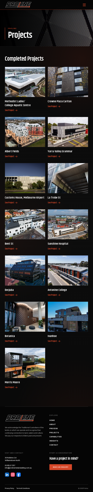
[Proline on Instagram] (13, 474)
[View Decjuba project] (25, 270)
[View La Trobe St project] (68, 178)
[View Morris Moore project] (25, 363)
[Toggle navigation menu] (84, 5)
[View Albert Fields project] (25, 132)
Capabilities (55, 437)
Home (52, 420)
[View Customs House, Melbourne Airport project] (25, 178)
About (52, 424)
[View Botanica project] (25, 317)
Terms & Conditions (23, 488)
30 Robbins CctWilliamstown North (12, 459)
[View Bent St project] (25, 224)
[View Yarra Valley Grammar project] (68, 132)
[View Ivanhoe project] (68, 317)
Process (53, 428)
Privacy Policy (9, 488)
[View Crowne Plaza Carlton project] (68, 82)
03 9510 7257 (10, 465)
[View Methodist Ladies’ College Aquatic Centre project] (25, 82)
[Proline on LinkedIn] (7, 474)
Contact (53, 445)
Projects (54, 433)
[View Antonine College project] (68, 270)
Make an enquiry (60, 467)
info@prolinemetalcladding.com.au (18, 468)
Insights (53, 441)
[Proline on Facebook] (18, 474)
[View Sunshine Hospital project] (68, 224)
